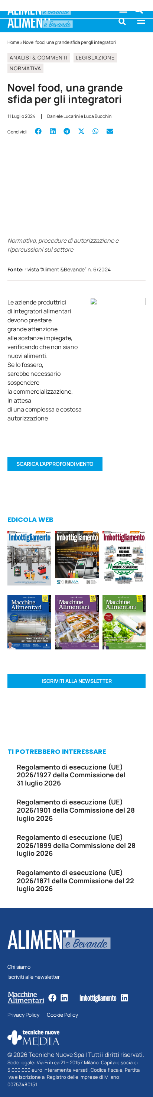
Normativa (25, 68)
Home (13, 42)
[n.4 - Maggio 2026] (77, 559)
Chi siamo (18, 967)
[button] (122, 21)
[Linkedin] (64, 998)
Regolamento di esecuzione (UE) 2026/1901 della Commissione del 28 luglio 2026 (76, 809)
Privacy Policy (23, 1015)
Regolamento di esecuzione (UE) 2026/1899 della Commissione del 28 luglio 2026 (76, 845)
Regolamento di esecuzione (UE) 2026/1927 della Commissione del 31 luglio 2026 (71, 774)
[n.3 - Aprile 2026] (124, 559)
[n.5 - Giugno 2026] (29, 623)
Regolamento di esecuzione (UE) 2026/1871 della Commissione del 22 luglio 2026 (75, 880)
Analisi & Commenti (39, 57)
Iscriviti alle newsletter (33, 977)
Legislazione (95, 57)
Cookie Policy (62, 1015)
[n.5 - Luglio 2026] (29, 559)
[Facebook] (52, 998)
